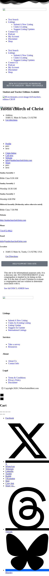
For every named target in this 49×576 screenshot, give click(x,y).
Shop (10, 41)
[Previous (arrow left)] (1, 414)
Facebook (9, 418)
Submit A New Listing (23, 24)
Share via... (10, 486)
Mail (7, 481)
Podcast (11, 34)
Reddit (8, 476)
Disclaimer (12, 39)
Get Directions (11, 256)
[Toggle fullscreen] (6, 411)
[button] (24, 46)
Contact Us (13, 31)
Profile (8, 144)
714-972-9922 (6, 231)
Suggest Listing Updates (24, 29)
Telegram (9, 469)
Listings (11, 22)
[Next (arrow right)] (4, 414)
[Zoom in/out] (9, 411)
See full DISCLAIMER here (16, 288)
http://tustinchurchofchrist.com (13, 220)
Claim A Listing (20, 27)
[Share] (4, 411)
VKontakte (10, 478)
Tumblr (8, 474)
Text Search (13, 19)
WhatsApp (10, 466)
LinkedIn (9, 471)
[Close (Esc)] (1, 411)
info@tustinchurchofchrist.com (13, 241)
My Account (13, 36)
